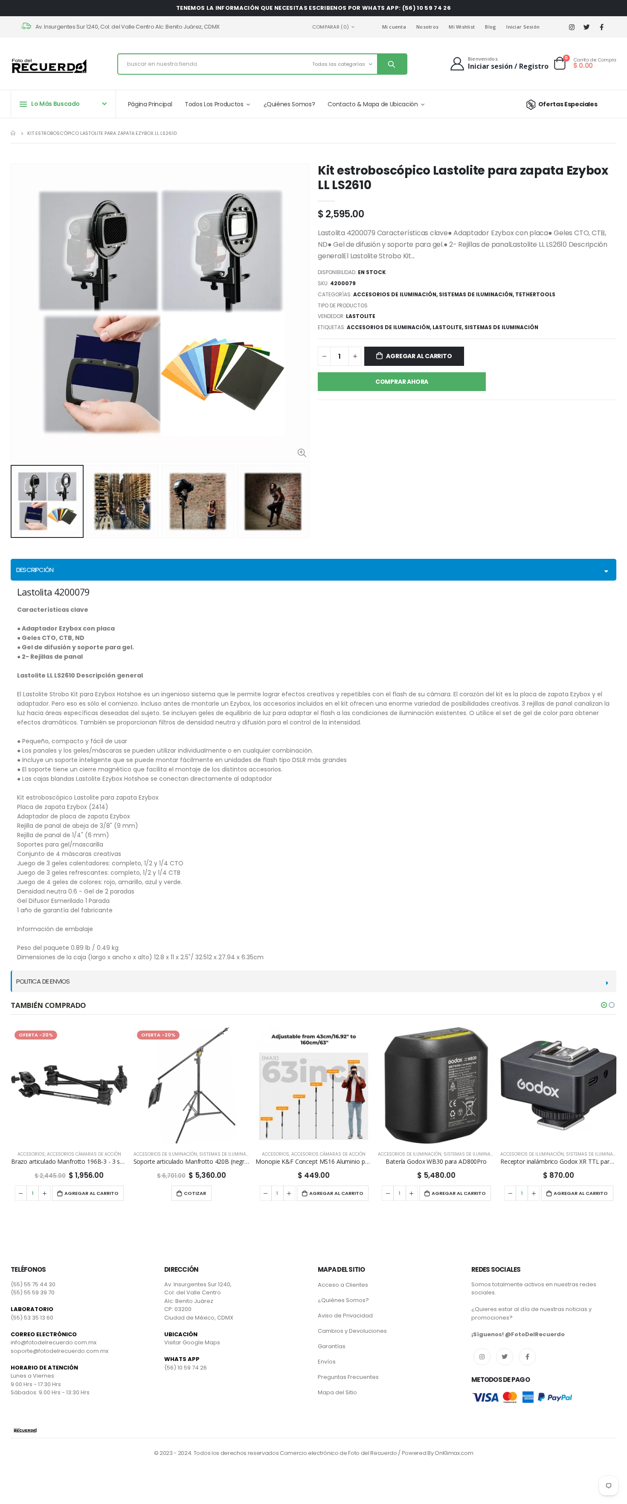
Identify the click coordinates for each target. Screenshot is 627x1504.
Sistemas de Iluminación (476, 294)
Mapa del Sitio (337, 1392)
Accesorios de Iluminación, (390, 327)
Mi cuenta (394, 26)
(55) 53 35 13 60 (32, 1318)
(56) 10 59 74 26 (185, 1368)
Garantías (331, 1346)
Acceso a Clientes (343, 1285)
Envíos (327, 1362)
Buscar (391, 64)
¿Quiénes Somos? (343, 1300)
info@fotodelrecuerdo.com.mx (53, 1342)
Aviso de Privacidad (345, 1315)
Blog (490, 26)
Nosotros (427, 26)
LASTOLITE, (448, 327)
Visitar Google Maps (192, 1342)
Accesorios (153, 1154)
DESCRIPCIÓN (34, 569)
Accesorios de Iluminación (394, 294)
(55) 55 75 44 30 (33, 1284)
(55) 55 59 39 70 (33, 1292)
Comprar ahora (401, 381)
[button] (604, 1005)
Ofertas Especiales (567, 104)
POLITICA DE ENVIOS (43, 981)
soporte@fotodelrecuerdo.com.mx (59, 1351)
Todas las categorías (338, 64)
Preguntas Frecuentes (348, 1377)
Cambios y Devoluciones (352, 1331)
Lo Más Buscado (55, 103)
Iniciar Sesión (523, 26)
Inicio (14, 133)
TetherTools (535, 294)
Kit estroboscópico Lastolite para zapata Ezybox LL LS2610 (463, 177)
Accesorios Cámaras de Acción (206, 1154)
